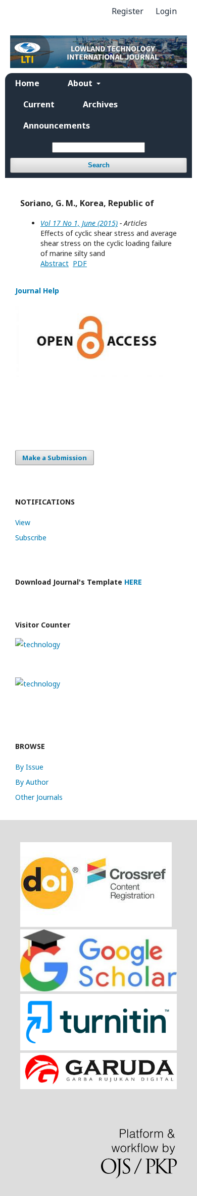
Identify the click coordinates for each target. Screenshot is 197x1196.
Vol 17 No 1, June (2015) (79, 223)
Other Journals (39, 797)
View (22, 522)
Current (39, 104)
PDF (80, 263)
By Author (31, 782)
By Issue (29, 767)
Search (99, 165)
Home (27, 83)
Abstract (54, 263)
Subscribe (30, 537)
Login (166, 11)
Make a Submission (54, 457)
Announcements (56, 125)
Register (127, 11)
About (81, 83)
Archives (100, 104)
